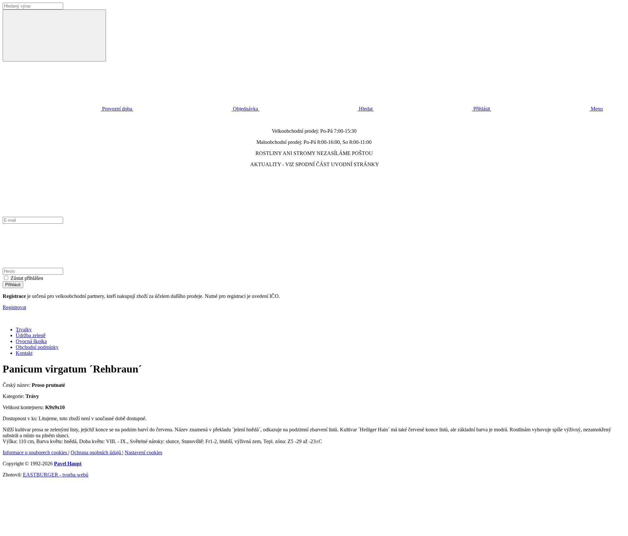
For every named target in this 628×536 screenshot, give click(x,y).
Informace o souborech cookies (35, 452)
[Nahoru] (52, 530)
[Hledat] (54, 35)
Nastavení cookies (143, 452)
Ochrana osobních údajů (96, 452)
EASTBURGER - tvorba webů (55, 474)
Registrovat (14, 307)
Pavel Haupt (67, 463)
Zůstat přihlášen (26, 278)
